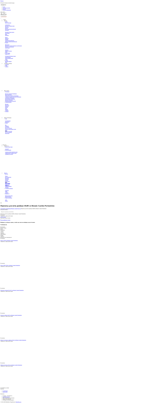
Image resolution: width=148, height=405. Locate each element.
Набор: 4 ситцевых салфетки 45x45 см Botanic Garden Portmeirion (13, 340)
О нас (4, 6)
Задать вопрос (3, 216)
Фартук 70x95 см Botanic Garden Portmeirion (9, 240)
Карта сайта (5, 391)
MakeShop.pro (18, 402)
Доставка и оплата (6, 7)
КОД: (1, 209)
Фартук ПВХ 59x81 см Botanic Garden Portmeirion (10, 265)
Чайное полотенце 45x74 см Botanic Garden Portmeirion (11, 365)
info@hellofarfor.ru (6, 396)
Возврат (4, 8)
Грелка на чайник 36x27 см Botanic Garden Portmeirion (11, 315)
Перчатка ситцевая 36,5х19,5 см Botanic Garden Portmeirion (12, 290)
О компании (5, 390)
